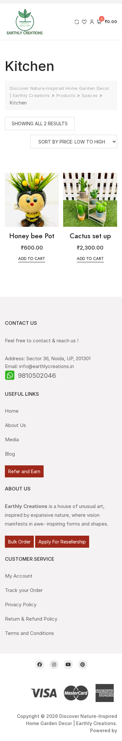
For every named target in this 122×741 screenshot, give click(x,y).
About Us (15, 425)
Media (12, 439)
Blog (10, 454)
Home (12, 411)
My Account (19, 576)
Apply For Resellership (62, 541)
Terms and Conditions (29, 633)
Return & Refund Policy (31, 619)
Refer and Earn (24, 471)
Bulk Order (19, 541)
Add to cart (31, 258)
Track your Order (24, 590)
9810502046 (37, 375)
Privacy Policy (20, 604)
